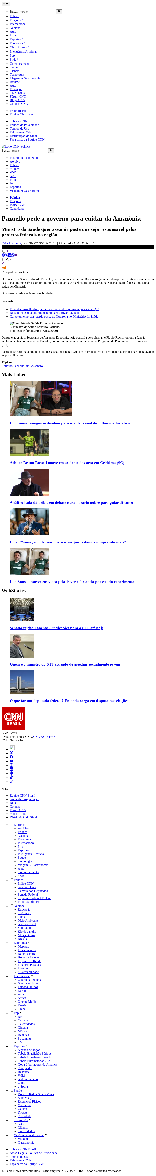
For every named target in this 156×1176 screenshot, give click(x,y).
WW (13, 172)
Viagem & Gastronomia (25, 78)
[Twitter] (11, 753)
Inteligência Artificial (23, 51)
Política (14, 16)
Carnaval (23, 1020)
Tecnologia (17, 74)
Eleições (15, 20)
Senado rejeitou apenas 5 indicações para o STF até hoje (56, 628)
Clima (22, 917)
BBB (21, 1016)
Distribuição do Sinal (23, 136)
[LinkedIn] (11, 769)
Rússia (22, 1005)
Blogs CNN (17, 100)
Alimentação (26, 1098)
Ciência (15, 71)
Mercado (23, 946)
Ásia (21, 994)
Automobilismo (28, 1079)
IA (11, 183)
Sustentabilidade (28, 972)
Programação (18, 110)
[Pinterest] (11, 773)
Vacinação (24, 1105)
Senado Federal (28, 894)
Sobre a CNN (18, 121)
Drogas (22, 1112)
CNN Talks (17, 93)
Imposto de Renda (29, 961)
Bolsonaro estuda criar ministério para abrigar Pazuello (45, 312)
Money (14, 168)
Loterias (23, 968)
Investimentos (27, 950)
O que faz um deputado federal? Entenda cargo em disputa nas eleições (69, 701)
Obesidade (24, 1116)
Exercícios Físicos (29, 1101)
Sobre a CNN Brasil (23, 1149)
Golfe (21, 1082)
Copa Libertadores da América (37, 1064)
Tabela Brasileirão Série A (34, 1053)
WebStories (14, 590)
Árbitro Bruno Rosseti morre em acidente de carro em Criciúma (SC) (67, 463)
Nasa (21, 1123)
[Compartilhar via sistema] (3, 263)
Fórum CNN (18, 96)
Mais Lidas (13, 374)
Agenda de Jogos (29, 1050)
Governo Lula (27, 887)
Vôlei (21, 1075)
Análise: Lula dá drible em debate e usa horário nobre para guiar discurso (71, 502)
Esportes (15, 39)
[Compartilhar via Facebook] (3, 255)
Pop (12, 55)
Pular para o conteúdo (24, 157)
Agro (13, 31)
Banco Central (27, 953)
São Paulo (24, 927)
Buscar (14, 11)
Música (22, 1031)
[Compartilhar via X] (6, 255)
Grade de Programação (24, 799)
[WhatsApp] (11, 781)
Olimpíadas (25, 1068)
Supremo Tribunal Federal (34, 898)
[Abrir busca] (59, 11)
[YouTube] (11, 761)
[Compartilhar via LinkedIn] (9, 255)
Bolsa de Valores (28, 957)
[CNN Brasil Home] (16, 146)
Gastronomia (26, 1142)
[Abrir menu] (6, 4)
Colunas (15, 806)
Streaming (24, 1038)
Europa (22, 990)
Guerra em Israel (28, 983)
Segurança (24, 913)
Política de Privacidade (24, 125)
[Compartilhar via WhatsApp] (13, 255)
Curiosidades (26, 1131)
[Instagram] (11, 765)
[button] (78, 614)
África (22, 998)
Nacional (15, 28)
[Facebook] (11, 757)
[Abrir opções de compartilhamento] (9, 259)
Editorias (19, 824)
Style (13, 59)
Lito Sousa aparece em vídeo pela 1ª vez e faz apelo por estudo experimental (72, 581)
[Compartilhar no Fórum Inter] (4, 268)
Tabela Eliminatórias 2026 (34, 1061)
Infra (13, 35)
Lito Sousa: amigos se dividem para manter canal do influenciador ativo (70, 423)
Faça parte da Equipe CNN (27, 139)
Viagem (23, 1138)
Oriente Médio (27, 1001)
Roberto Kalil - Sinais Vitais (36, 1094)
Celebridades (26, 1024)
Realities (23, 1035)
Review (15, 82)
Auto (13, 85)
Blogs (13, 802)
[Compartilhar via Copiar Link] (16, 255)
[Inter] (12, 749)
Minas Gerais (26, 935)
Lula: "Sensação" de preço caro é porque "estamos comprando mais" (68, 542)
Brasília (23, 938)
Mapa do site (18, 813)
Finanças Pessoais (29, 964)
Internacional (18, 24)
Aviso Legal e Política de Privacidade (34, 1153)
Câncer (22, 1108)
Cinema (23, 1027)
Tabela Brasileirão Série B (34, 1057)
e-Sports (23, 1086)
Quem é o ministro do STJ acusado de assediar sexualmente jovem (65, 664)
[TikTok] (11, 777)
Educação (16, 89)
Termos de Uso (19, 128)
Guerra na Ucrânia (30, 979)
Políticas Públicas (29, 902)
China (22, 1009)
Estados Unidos (28, 987)
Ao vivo (15, 161)
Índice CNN (18, 205)
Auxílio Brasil (27, 924)
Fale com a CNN (21, 132)
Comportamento (20, 63)
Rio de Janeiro (27, 931)
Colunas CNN (19, 104)
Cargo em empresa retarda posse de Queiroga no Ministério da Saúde (54, 316)
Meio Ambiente (28, 920)
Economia (16, 43)
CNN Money (18, 47)
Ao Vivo (23, 828)
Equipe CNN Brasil (22, 114)
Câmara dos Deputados (33, 891)
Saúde (14, 67)
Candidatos (17, 208)
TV (20, 1042)
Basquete (24, 1072)
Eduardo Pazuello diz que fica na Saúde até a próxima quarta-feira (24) (55, 309)
